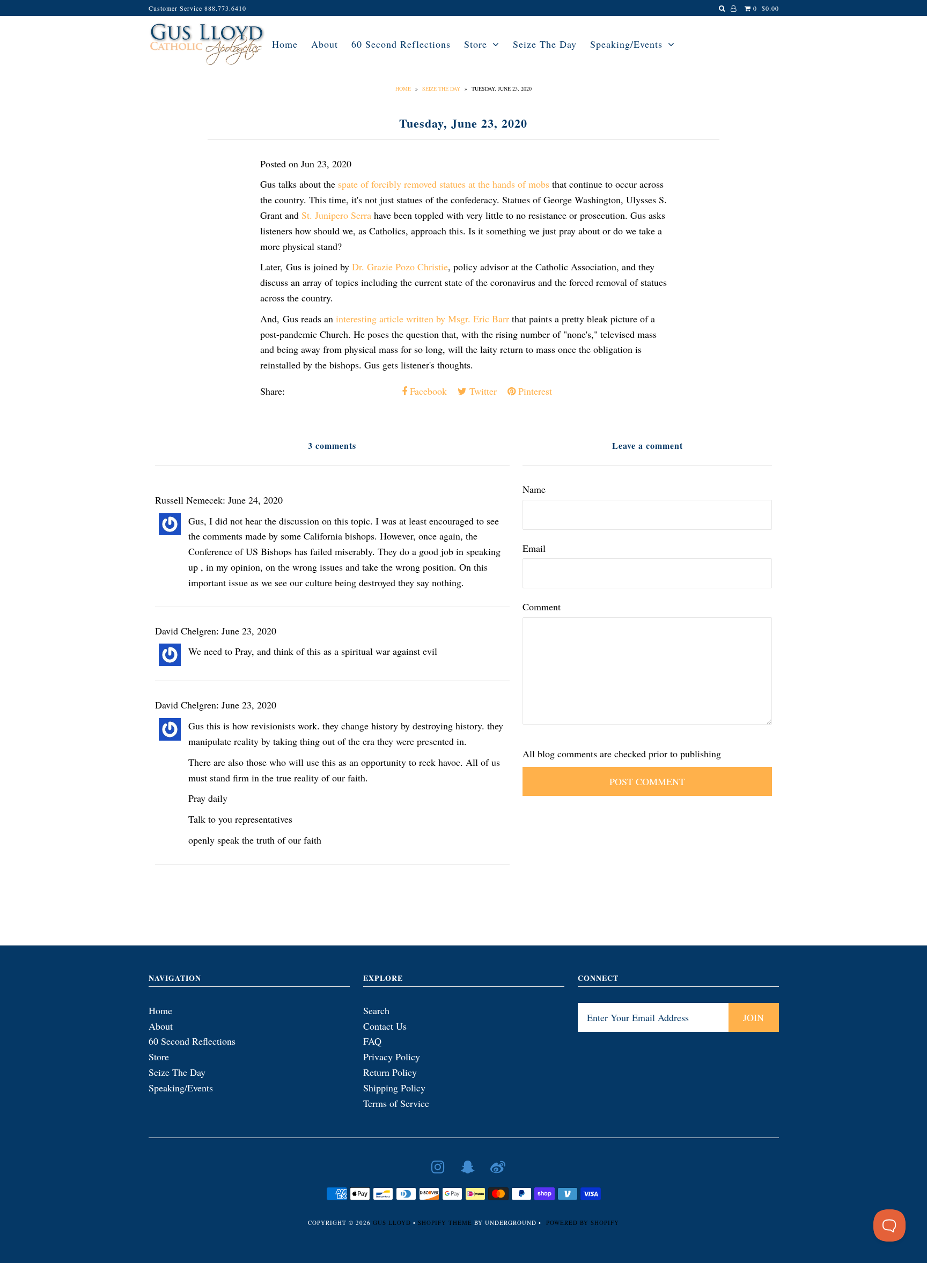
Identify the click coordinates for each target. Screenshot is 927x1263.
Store (475, 44)
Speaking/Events (626, 44)
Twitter (482, 391)
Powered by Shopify (582, 1222)
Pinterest (534, 391)
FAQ (372, 1041)
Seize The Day (545, 44)
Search (376, 1010)
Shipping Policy (394, 1087)
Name (534, 489)
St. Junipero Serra (336, 215)
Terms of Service (396, 1103)
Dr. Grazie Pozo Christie (400, 266)
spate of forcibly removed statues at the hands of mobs (443, 184)
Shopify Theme (445, 1222)
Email (534, 548)
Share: (272, 391)
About (324, 44)
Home (285, 44)
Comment (542, 606)
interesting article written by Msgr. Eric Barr (422, 318)
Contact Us (385, 1026)
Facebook (427, 391)
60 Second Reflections (401, 44)
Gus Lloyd (392, 1222)
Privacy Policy (391, 1056)
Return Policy (390, 1072)
